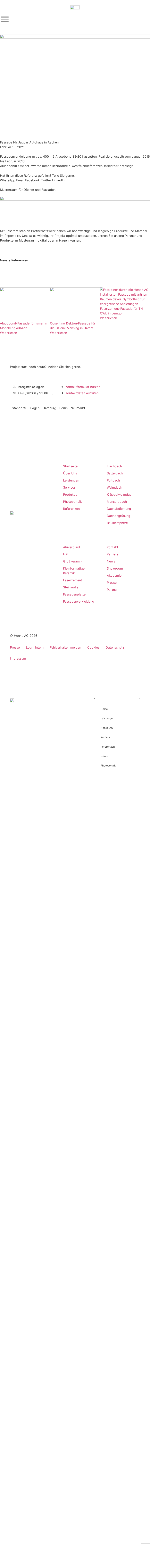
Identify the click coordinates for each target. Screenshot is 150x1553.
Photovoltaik (108, 765)
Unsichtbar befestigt (118, 166)
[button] (7, 180)
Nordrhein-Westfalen (71, 166)
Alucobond (8, 166)
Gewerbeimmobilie (42, 166)
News (104, 756)
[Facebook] (35, 603)
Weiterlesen (8, 333)
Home (104, 708)
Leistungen (107, 718)
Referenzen (94, 166)
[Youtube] (28, 603)
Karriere (105, 737)
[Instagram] (12, 603)
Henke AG (107, 727)
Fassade (22, 166)
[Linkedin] (20, 603)
